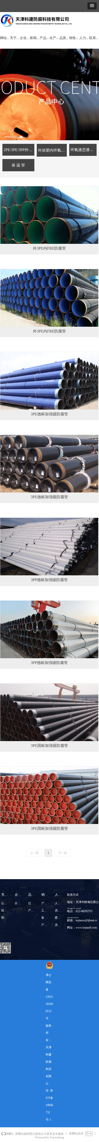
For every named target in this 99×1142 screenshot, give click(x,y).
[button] (92, 5)
